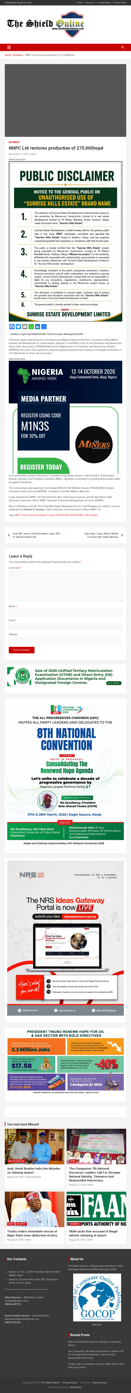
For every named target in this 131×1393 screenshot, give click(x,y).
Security (21, 1224)
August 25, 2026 (15, 1177)
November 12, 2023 (18, 154)
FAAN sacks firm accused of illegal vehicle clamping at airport (93, 1233)
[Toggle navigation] (9, 47)
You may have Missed (23, 1124)
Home (79, 2)
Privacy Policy (120, 2)
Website (13, 634)
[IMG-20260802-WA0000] (65, 362)
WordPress (76, 1387)
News (73, 1161)
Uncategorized (16, 1161)
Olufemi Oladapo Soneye (42, 515)
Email (12, 620)
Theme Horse (99, 1382)
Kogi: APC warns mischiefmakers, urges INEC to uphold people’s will (37, 535)
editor (33, 154)
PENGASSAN (62, 515)
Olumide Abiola (33, 1177)
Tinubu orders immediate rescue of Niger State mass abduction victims (32, 1233)
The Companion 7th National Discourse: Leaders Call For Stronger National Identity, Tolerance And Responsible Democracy (94, 1174)
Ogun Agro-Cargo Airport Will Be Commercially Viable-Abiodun (101, 535)
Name (13, 606)
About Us (90, 2)
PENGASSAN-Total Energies (84, 515)
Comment (15, 567)
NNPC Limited (21, 515)
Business (14, 142)
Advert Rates (104, 2)
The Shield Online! (50, 1382)
